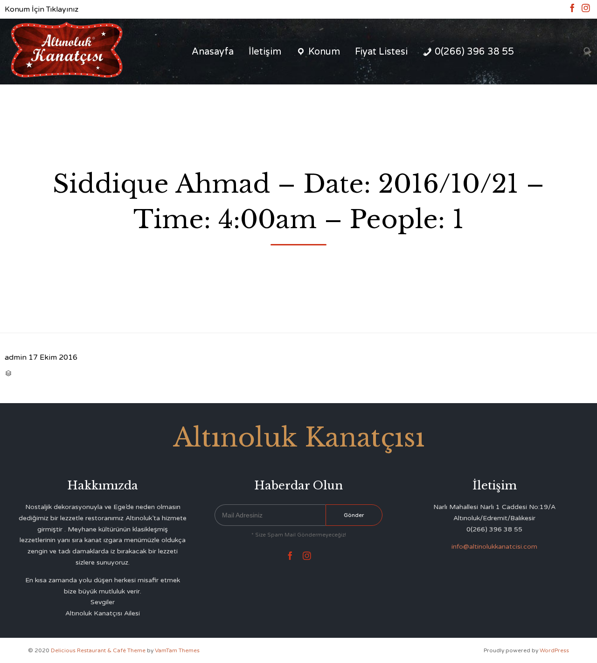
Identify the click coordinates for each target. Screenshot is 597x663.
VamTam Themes (177, 650)
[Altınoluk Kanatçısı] (66, 51)
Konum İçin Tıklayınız (41, 9)
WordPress (554, 650)
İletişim (265, 51)
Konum (324, 51)
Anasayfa (213, 51)
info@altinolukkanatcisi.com (494, 547)
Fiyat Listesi (381, 51)
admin (16, 357)
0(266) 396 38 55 (474, 51)
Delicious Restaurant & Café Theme (98, 650)
